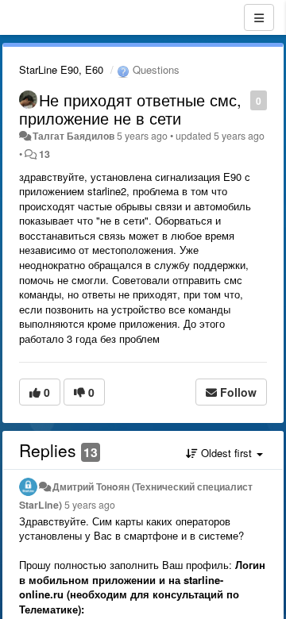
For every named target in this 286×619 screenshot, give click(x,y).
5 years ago (89, 505)
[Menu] (259, 17)
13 (44, 154)
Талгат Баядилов (73, 136)
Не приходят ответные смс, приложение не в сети (130, 108)
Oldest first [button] (226, 452)
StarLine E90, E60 (61, 69)
